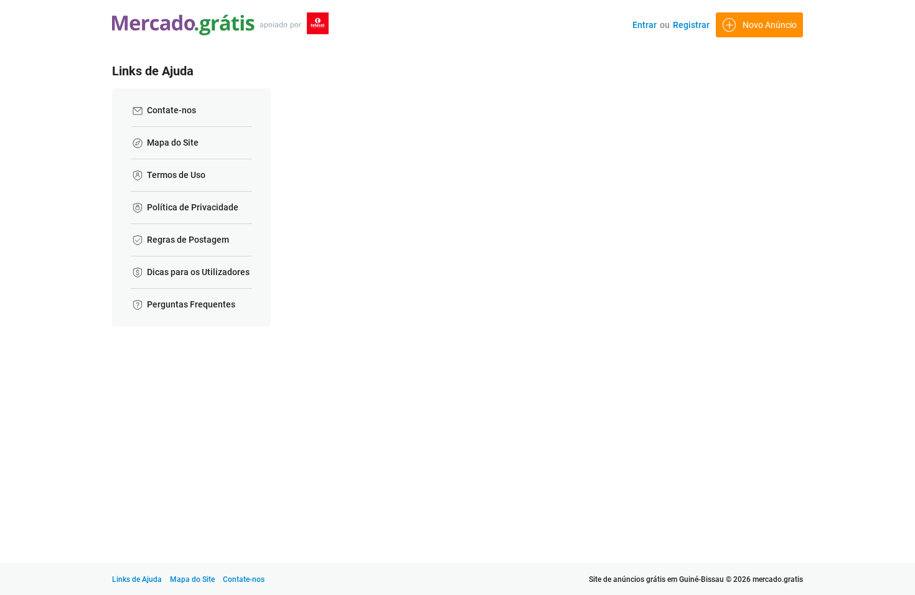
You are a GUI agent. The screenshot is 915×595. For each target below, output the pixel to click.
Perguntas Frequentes (189, 304)
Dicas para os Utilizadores (196, 272)
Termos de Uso (174, 175)
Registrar (691, 25)
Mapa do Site (171, 143)
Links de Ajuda (137, 579)
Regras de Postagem (186, 240)
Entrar (644, 25)
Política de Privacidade (190, 207)
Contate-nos (169, 110)
